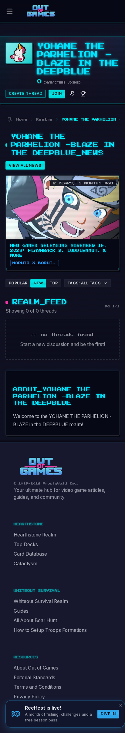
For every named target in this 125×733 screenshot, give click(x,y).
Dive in (108, 713)
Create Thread (25, 93)
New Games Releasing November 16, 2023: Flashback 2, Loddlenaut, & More (58, 250)
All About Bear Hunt (35, 620)
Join (57, 93)
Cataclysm (25, 564)
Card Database (30, 554)
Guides (21, 611)
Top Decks (26, 544)
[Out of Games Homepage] (41, 466)
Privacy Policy (29, 697)
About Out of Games (36, 668)
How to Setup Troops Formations (50, 630)
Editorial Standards (34, 677)
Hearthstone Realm (35, 535)
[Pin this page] (9, 120)
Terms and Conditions (37, 687)
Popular (18, 283)
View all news (25, 165)
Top (53, 283)
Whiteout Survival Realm (41, 601)
